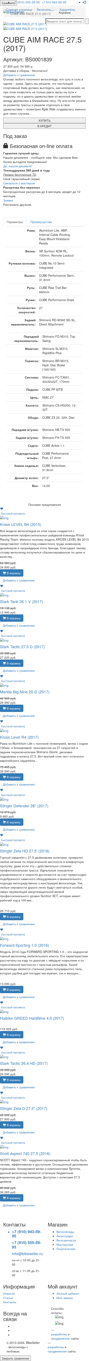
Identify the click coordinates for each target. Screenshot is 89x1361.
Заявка (8, 200)
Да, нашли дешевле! (17, 166)
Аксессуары (64, 1236)
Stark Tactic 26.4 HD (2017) (24, 1063)
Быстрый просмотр (13, 513)
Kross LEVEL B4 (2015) (20, 524)
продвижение (60, 1338)
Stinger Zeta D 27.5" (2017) (23, 1108)
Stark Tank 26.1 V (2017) (21, 601)
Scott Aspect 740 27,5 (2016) (25, 1153)
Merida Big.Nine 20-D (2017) (24, 691)
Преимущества (41, 222)
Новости (9, 1293)
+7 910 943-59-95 (54, 2)
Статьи (8, 1298)
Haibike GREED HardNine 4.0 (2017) (32, 1018)
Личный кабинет (67, 1293)
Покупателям (65, 1249)
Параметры (15, 222)
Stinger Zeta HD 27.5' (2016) (24, 851)
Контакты (9, 1302)
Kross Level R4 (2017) (19, 737)
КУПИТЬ (45, 120)
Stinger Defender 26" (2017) (24, 805)
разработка (59, 1334)
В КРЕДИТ (44, 126)
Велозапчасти (66, 1240)
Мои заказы (64, 1298)
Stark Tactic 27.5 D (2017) (22, 646)
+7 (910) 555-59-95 (26, 2)
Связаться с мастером (19, 183)
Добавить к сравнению (19, 75)
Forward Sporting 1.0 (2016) (24, 945)
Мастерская (64, 1244)
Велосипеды (65, 1231)
